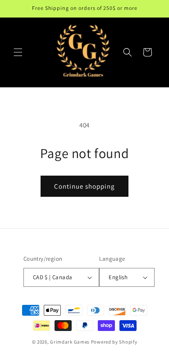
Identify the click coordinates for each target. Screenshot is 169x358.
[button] (18, 52)
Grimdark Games (70, 342)
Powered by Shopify (114, 342)
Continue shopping (84, 186)
